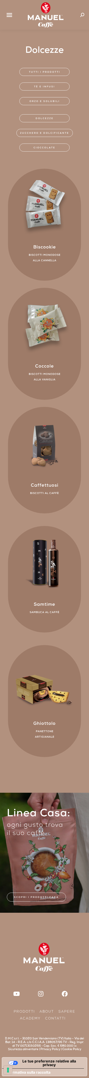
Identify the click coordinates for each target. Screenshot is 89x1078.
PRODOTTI (24, 1012)
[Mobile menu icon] (9, 15)
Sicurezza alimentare (23, 1049)
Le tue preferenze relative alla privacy (49, 1063)
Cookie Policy (71, 1049)
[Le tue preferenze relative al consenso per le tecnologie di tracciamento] (8, 1070)
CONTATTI (55, 1019)
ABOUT (46, 1012)
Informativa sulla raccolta (28, 1072)
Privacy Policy (50, 1049)
